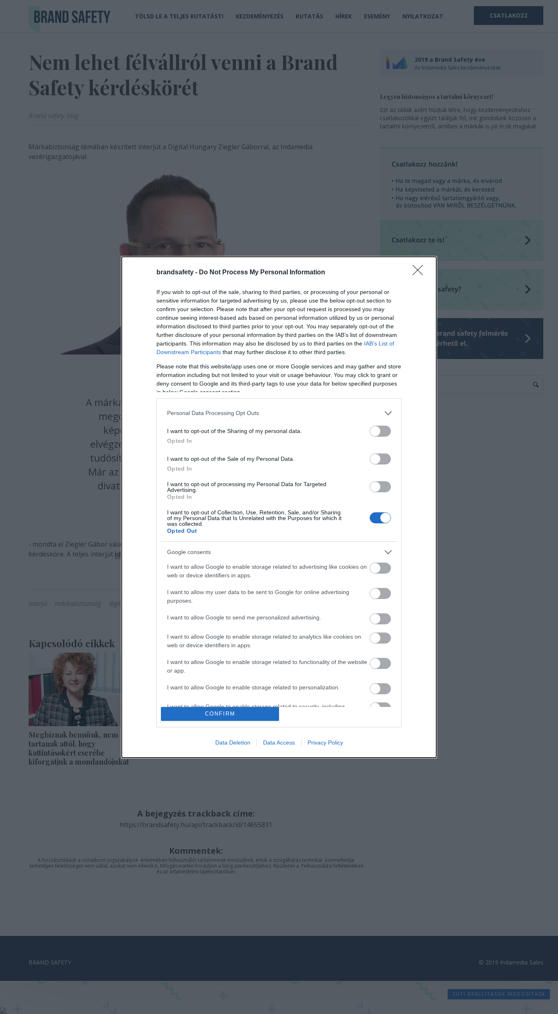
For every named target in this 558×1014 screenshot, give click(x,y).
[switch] (380, 431)
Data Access (279, 742)
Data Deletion (232, 742)
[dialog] (279, 507)
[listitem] (279, 413)
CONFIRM (220, 714)
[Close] (420, 272)
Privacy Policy (325, 742)
